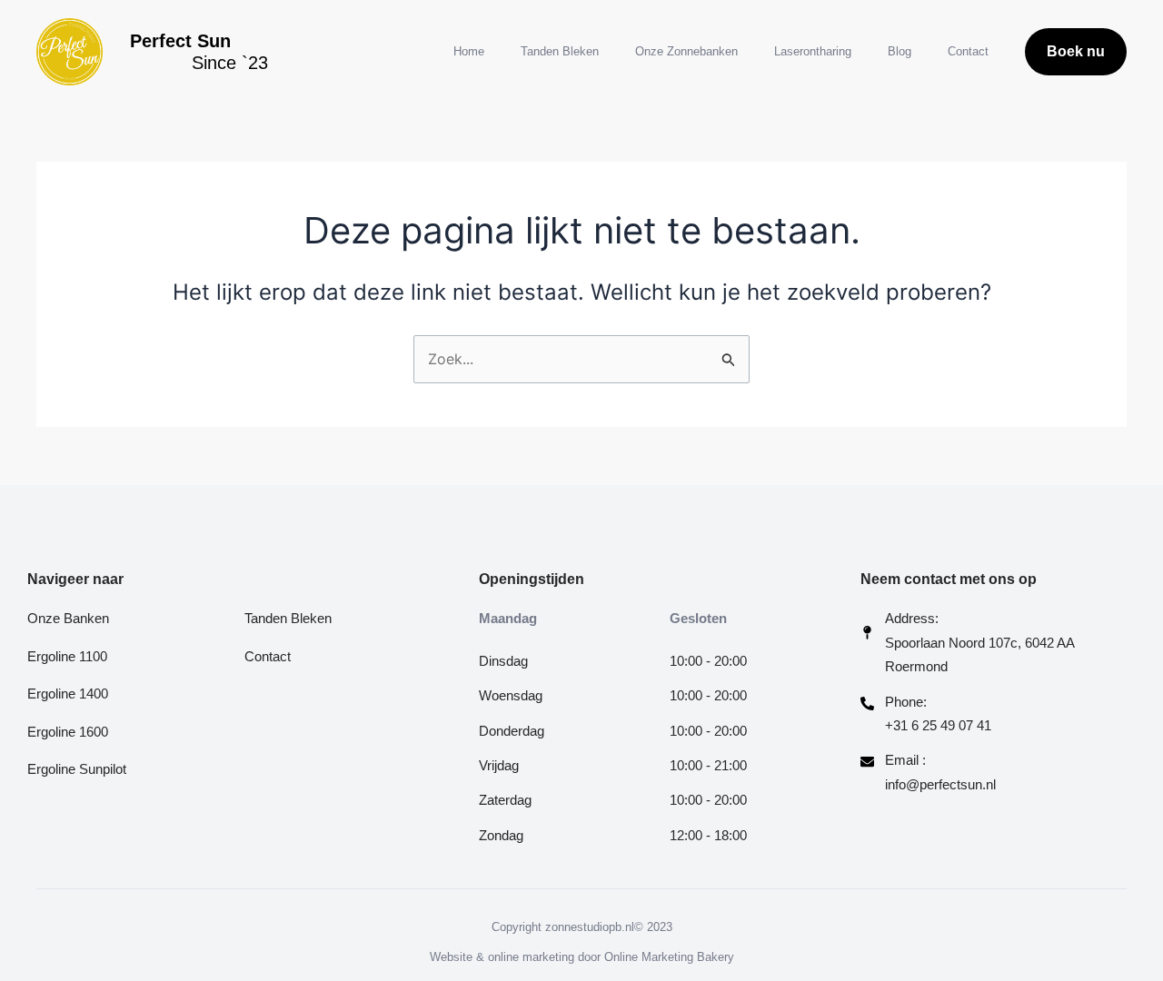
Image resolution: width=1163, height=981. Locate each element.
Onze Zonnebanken (686, 51)
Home (468, 51)
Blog (899, 51)
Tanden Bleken (560, 51)
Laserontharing (812, 51)
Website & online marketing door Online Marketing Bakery (582, 957)
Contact (968, 51)
